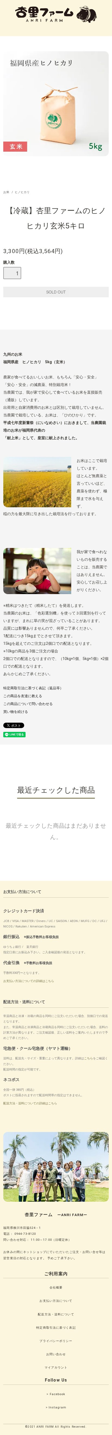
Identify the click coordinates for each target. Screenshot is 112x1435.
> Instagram (56, 1407)
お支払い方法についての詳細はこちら (28, 981)
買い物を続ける (15, 712)
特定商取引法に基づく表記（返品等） (33, 688)
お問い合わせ (56, 1354)
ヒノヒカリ (22, 192)
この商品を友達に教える (22, 696)
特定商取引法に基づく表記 (56, 1327)
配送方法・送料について (56, 1314)
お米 (6, 192)
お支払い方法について (55, 1301)
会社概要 (56, 1287)
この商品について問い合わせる (28, 704)
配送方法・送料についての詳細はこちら (30, 1103)
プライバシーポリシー (55, 1341)
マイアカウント (56, 1367)
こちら (88, 1058)
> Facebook (55, 1394)
